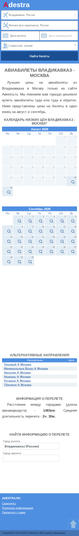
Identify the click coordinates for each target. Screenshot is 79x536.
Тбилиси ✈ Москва (17, 384)
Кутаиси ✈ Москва (17, 380)
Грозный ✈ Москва (17, 364)
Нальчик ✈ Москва (17, 372)
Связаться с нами (14, 512)
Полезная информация (17, 508)
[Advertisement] (39, 307)
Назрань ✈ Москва (17, 376)
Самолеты (9, 503)
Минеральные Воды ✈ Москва (26, 368)
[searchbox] (31, 446)
